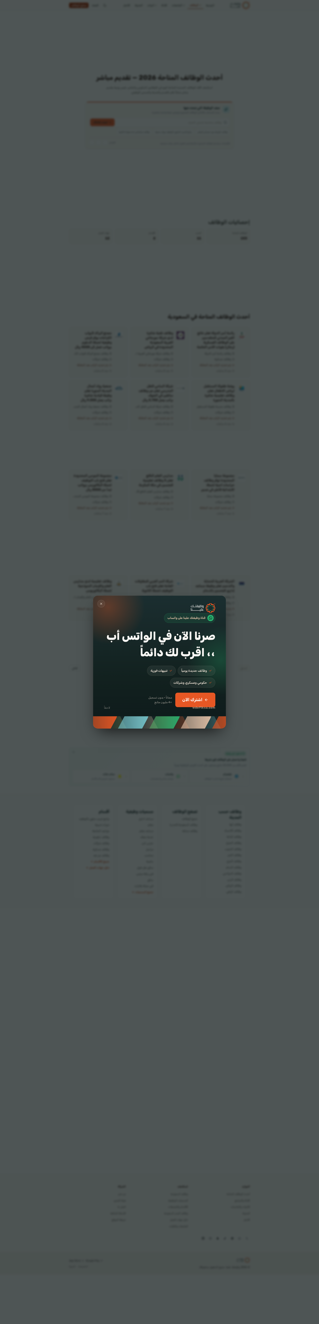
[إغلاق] (101, 604)
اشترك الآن (192, 699)
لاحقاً (107, 707)
